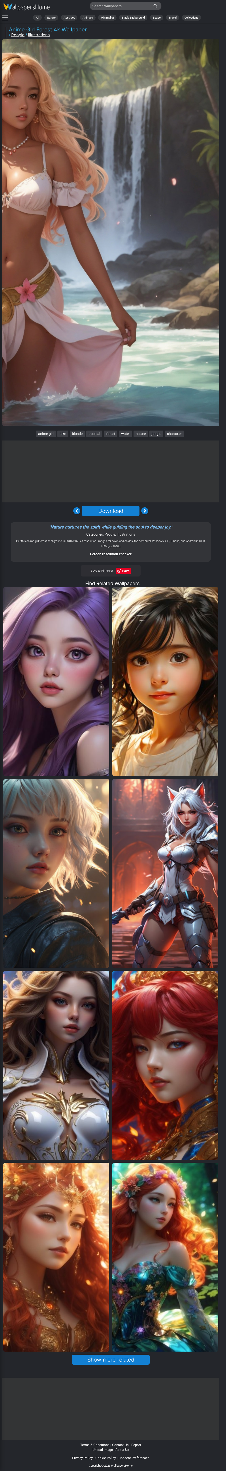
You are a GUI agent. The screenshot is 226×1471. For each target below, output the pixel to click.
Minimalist (107, 17)
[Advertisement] (110, 471)
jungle (156, 434)
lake (63, 434)
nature (141, 434)
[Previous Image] (76, 510)
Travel (173, 17)
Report (136, 1445)
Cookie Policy (105, 1458)
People (17, 35)
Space (157, 17)
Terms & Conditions (94, 1445)
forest (110, 434)
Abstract (69, 17)
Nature (51, 17)
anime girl (46, 434)
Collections (191, 17)
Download (110, 511)
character (174, 434)
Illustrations (39, 35)
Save (126, 571)
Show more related (110, 1359)
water (125, 434)
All (37, 17)
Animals (88, 17)
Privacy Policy (82, 1458)
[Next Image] (144, 510)
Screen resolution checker (111, 554)
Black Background (133, 17)
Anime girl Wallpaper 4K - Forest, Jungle (26, 7)
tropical (94, 434)
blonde (77, 434)
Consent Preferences (134, 1458)
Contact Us (120, 1445)
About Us (122, 1450)
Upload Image (102, 1450)
